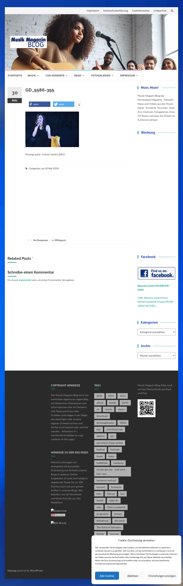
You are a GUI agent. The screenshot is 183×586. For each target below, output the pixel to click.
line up (111, 493)
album (100, 402)
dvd (99, 429)
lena (99, 493)
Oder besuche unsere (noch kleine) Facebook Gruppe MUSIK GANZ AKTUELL (156, 301)
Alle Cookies (107, 575)
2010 (99, 395)
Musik (32, 75)
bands (112, 402)
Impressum (93, 10)
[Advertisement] (112, 42)
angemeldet (25, 279)
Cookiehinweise (140, 10)
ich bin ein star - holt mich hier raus (111, 471)
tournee (114, 533)
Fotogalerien (100, 75)
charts (108, 409)
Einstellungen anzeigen (162, 575)
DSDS (123, 422)
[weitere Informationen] (79, 104)
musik (100, 500)
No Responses (40, 240)
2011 (111, 395)
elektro (101, 435)
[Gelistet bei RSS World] (58, 522)
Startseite (15, 75)
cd (98, 409)
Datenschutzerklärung (115, 10)
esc (112, 435)
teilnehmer (103, 520)
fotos (111, 456)
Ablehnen (132, 575)
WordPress (36, 570)
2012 (122, 395)
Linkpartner (160, 10)
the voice (120, 520)
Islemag (12, 570)
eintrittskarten (115, 429)
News (77, 75)
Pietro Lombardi (116, 507)
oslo (99, 507)
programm (102, 513)
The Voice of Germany (109, 527)
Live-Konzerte (55, 75)
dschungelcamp (105, 422)
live (122, 493)
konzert (101, 487)
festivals (115, 449)
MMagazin (60, 240)
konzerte (116, 487)
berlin (125, 402)
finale (100, 456)
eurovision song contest (110, 442)
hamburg (118, 462)
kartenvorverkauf (106, 480)
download (102, 415)
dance (121, 409)
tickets (100, 533)
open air (113, 500)
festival (101, 449)
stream (118, 513)
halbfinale (102, 462)
